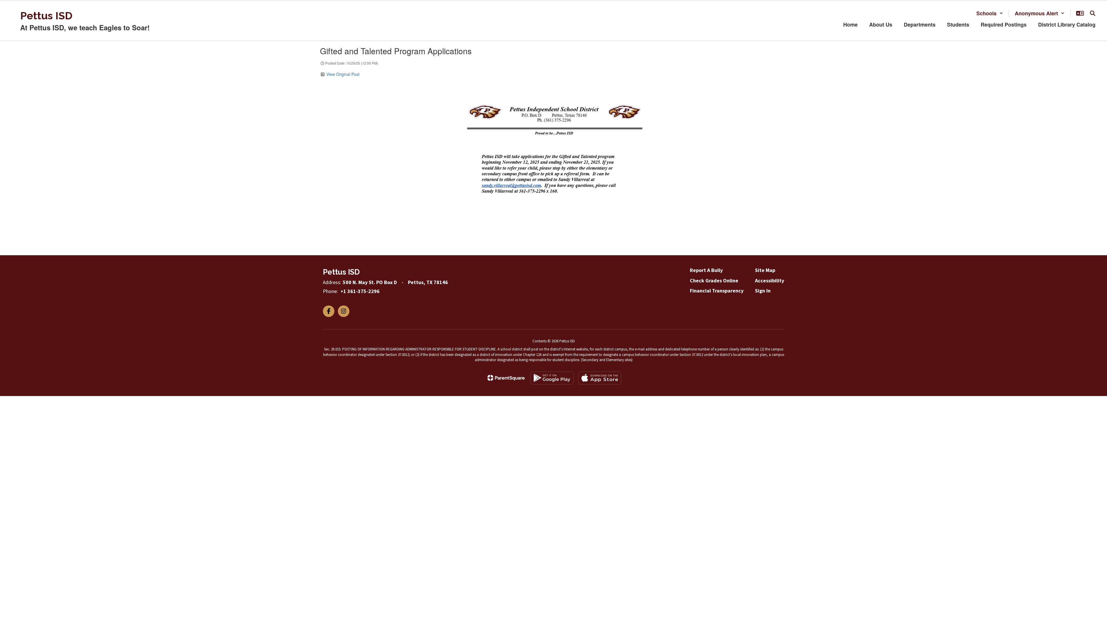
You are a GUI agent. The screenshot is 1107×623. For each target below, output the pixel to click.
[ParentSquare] (506, 378)
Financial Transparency (716, 290)
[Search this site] (1092, 13)
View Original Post (342, 74)
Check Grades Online (714, 280)
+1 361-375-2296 (360, 291)
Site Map (765, 270)
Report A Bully (706, 270)
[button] (989, 13)
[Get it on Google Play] (552, 377)
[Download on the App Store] (599, 377)
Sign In (763, 290)
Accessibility (769, 280)
